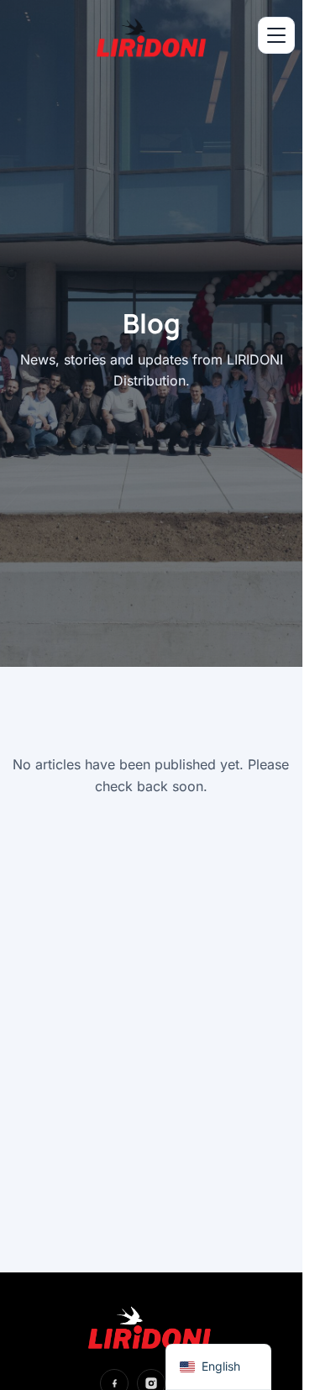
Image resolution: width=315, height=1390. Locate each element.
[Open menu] (276, 35)
